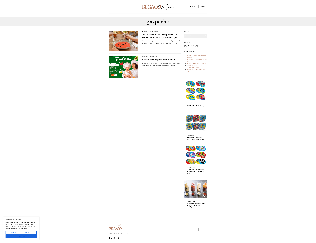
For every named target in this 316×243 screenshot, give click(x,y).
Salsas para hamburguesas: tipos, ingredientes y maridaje (196, 205)
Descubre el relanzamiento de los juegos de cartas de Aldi (195, 171)
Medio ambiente (170, 15)
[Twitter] (190, 7)
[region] (21, 228)
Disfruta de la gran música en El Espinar (197, 63)
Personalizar (13, 232)
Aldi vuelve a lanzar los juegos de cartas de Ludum (195, 138)
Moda (141, 15)
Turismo (149, 15)
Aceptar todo (21, 236)
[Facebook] (188, 7)
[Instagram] (192, 7)
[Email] (197, 7)
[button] (205, 36)
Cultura (158, 15)
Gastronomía (131, 15)
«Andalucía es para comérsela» (158, 59)
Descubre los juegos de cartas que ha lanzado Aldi (195, 106)
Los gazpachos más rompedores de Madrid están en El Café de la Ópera (160, 36)
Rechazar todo (28, 232)
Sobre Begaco (183, 15)
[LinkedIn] (194, 7)
